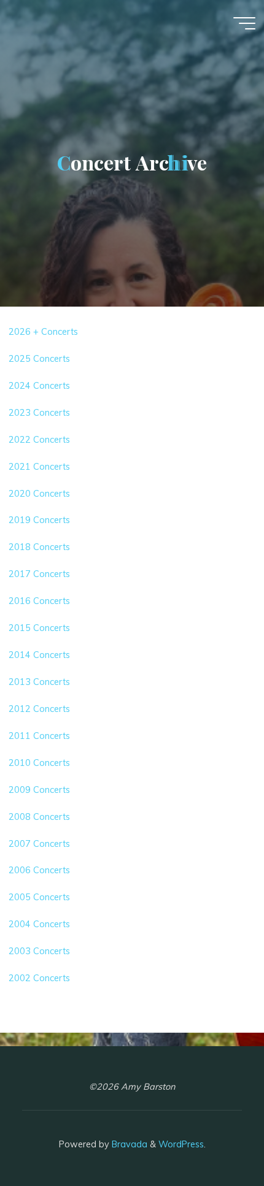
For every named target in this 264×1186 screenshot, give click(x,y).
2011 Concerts (39, 735)
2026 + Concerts (43, 331)
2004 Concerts (39, 924)
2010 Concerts (39, 762)
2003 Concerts (39, 951)
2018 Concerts (39, 547)
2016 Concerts (39, 600)
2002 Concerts (39, 978)
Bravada (128, 1144)
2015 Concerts (39, 627)
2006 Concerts (39, 870)
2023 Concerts (39, 412)
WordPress (181, 1144)
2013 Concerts (39, 681)
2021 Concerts (39, 466)
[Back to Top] (216, 1138)
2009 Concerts (39, 789)
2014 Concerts (39, 654)
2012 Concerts (39, 708)
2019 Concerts (39, 520)
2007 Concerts (39, 843)
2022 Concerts (39, 439)
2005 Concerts (39, 897)
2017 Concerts (39, 574)
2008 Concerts (39, 816)
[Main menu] (244, 23)
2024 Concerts (39, 385)
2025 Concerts (39, 358)
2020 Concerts (39, 493)
